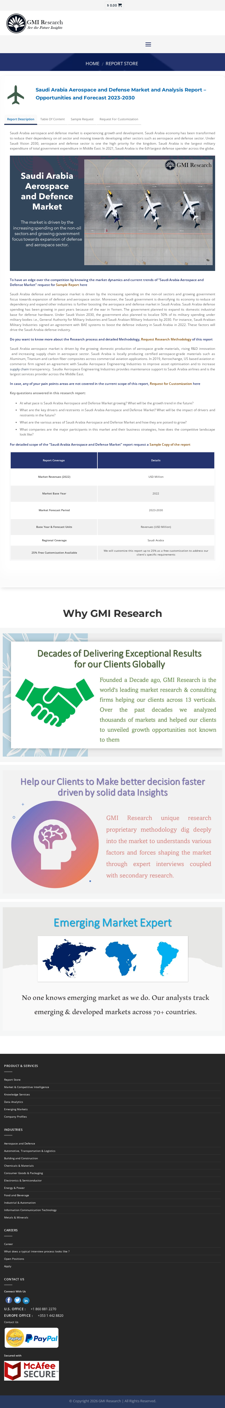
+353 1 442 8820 (50, 1315)
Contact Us (11, 1322)
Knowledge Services (17, 1094)
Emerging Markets (16, 1109)
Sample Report (67, 284)
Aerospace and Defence (19, 1143)
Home (92, 63)
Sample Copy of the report (170, 444)
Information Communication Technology (30, 1210)
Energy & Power (14, 1188)
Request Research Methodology (166, 339)
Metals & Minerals (16, 1217)
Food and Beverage (16, 1195)
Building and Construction (21, 1158)
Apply (7, 1266)
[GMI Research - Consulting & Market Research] (34, 23)
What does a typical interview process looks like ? (36, 1251)
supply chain (19, 369)
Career (8, 1244)
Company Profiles (15, 1116)
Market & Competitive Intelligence (26, 1087)
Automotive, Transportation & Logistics (29, 1151)
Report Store (122, 63)
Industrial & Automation (20, 1202)
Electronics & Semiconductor (23, 1180)
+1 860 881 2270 (43, 1309)
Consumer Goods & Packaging (23, 1173)
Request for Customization (171, 383)
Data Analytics (13, 1102)
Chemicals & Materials (19, 1165)
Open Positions (14, 1259)
